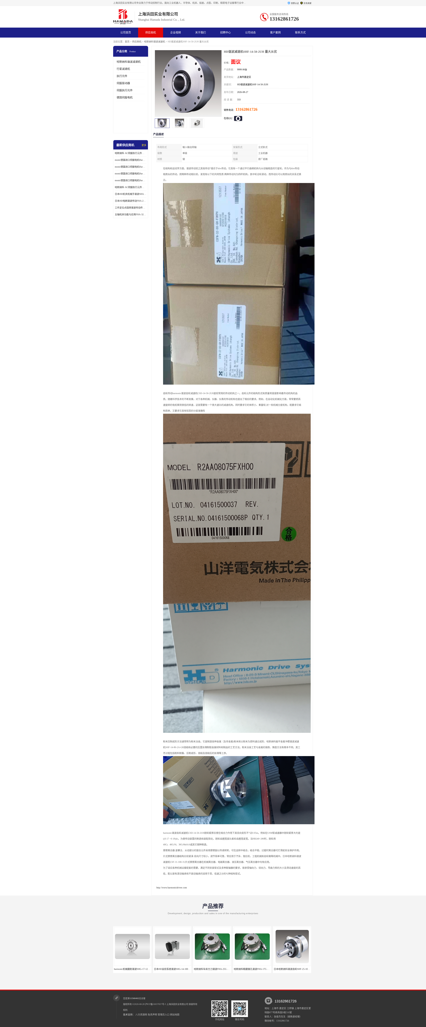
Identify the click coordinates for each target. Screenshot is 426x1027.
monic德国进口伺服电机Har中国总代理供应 (130, 180)
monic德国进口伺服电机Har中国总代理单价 (130, 160)
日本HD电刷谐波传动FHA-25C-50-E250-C (130, 201)
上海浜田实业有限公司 (177, 1004)
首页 (127, 41)
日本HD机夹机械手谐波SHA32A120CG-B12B (130, 194)
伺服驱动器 (123, 83)
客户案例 (275, 32)
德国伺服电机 (125, 97)
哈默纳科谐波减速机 (154, 41)
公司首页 (125, 32)
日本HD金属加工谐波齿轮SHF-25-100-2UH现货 (258, 969)
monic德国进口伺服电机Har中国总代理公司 (130, 173)
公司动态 (250, 32)
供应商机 (150, 32)
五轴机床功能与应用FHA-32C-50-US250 (130, 214)
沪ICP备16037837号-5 (155, 1004)
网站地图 (174, 1014)
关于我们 (200, 32)
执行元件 (122, 76)
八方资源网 (141, 1014)
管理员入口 (163, 1014)
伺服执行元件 (125, 90)
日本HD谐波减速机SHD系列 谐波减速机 (294, 969)
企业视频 (175, 32)
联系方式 (300, 32)
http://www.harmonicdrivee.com (171, 887)
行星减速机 (123, 68)
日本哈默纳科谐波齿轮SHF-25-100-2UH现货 (216, 969)
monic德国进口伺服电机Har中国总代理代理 (130, 167)
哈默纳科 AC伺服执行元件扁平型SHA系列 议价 (130, 153)
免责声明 (152, 1014)
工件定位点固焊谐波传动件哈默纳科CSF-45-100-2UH (130, 207)
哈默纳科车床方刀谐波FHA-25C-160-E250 (135, 969)
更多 (144, 145)
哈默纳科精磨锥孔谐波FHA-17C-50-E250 (175, 969)
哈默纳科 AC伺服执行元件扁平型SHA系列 (130, 187)
